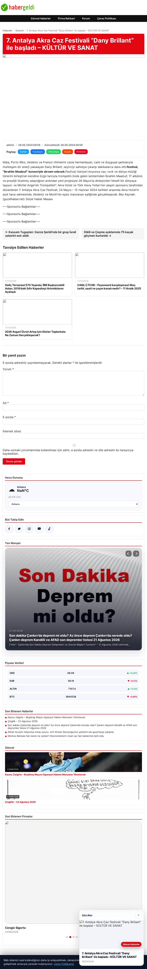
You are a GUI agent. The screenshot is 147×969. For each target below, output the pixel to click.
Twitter (23, 151)
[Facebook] (9, 529)
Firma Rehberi (66, 18)
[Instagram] (29, 529)
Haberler (7, 30)
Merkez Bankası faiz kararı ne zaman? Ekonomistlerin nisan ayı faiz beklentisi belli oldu (56, 735)
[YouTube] (39, 529)
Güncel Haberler (41, 18)
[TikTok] (49, 529)
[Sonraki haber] (136, 554)
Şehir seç (14, 497)
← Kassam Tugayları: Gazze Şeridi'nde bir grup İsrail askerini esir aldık (40, 233)
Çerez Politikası (106, 18)
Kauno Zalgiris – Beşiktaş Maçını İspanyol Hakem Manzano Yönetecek (46, 717)
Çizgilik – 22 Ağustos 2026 (22, 721)
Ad (6, 403)
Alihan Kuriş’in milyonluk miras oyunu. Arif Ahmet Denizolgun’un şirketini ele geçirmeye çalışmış (61, 732)
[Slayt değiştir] (67, 937)
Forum (86, 18)
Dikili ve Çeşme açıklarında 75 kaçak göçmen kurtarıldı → (108, 233)
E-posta (9, 417)
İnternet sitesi (12, 431)
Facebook (38, 151)
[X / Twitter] (19, 529)
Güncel (19, 30)
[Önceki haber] (128, 554)
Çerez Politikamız (64, 963)
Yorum (8, 369)
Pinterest (81, 151)
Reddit (67, 151)
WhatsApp (53, 151)
